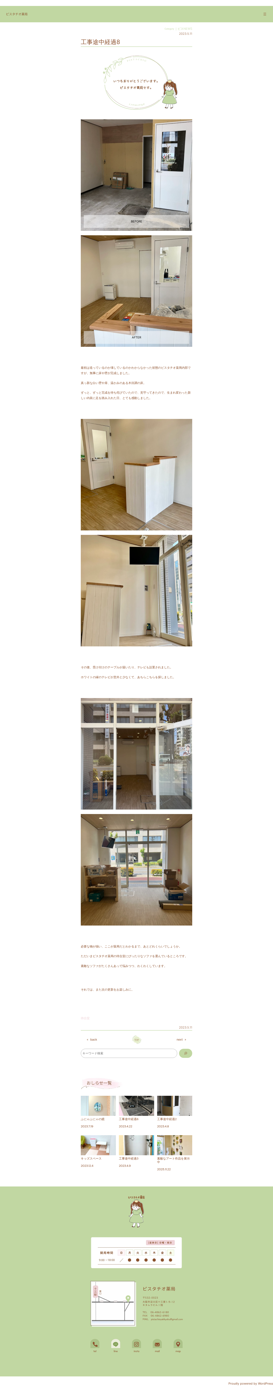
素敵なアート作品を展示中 (173, 1160)
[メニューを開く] (265, 14)
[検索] (185, 1053)
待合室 (85, 1018)
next (180, 1039)
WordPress (265, 1383)
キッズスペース (91, 1158)
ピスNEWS (185, 28)
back (93, 1039)
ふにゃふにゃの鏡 (93, 1119)
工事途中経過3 (128, 1158)
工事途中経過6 (129, 1119)
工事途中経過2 (167, 1119)
